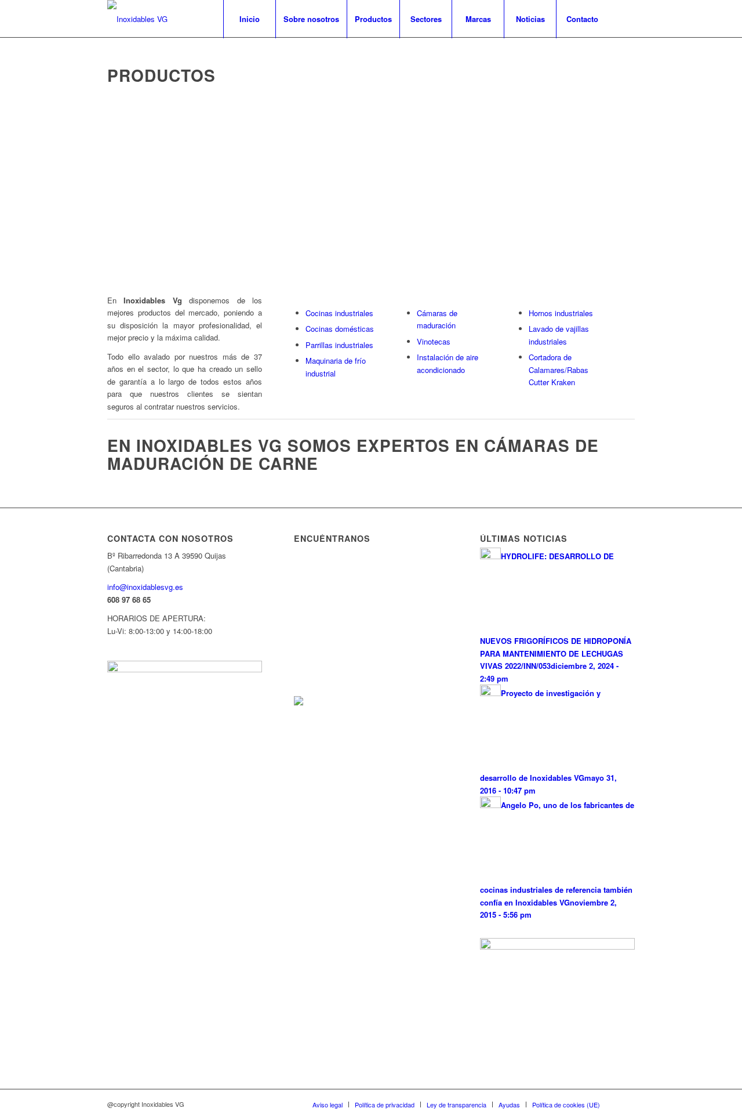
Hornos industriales (561, 312)
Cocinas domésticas (339, 328)
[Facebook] (626, 18)
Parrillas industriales (339, 344)
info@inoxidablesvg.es (145, 586)
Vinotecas (433, 341)
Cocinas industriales (339, 312)
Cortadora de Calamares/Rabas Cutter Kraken (558, 370)
